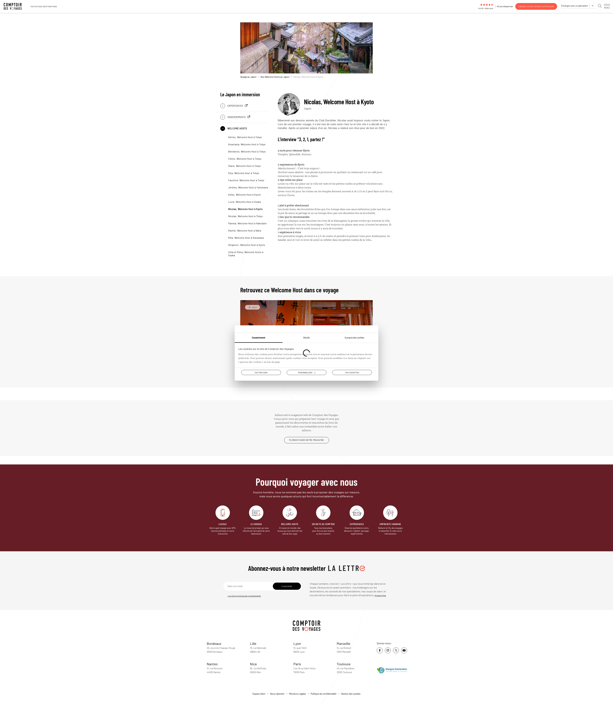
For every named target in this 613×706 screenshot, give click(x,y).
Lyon (297, 643)
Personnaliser (305, 372)
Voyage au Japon (248, 77)
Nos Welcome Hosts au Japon (275, 77)
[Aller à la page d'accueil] (14, 6)
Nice (253, 664)
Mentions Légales (297, 693)
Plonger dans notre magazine (306, 440)
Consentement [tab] (258, 337)
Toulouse (344, 664)
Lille (253, 643)
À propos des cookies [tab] (354, 337)
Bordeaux (214, 643)
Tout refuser (261, 372)
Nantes (212, 664)
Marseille (343, 643)
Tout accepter (352, 372)
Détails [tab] (306, 337)
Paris (297, 664)
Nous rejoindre (277, 693)
